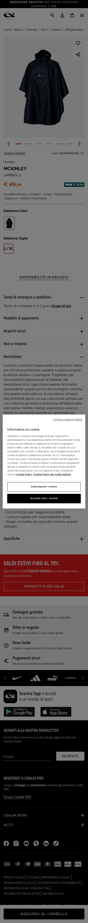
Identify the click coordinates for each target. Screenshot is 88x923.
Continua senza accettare (68, 419)
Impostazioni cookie (44, 486)
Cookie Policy (24, 474)
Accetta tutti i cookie (44, 498)
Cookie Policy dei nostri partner (52, 474)
